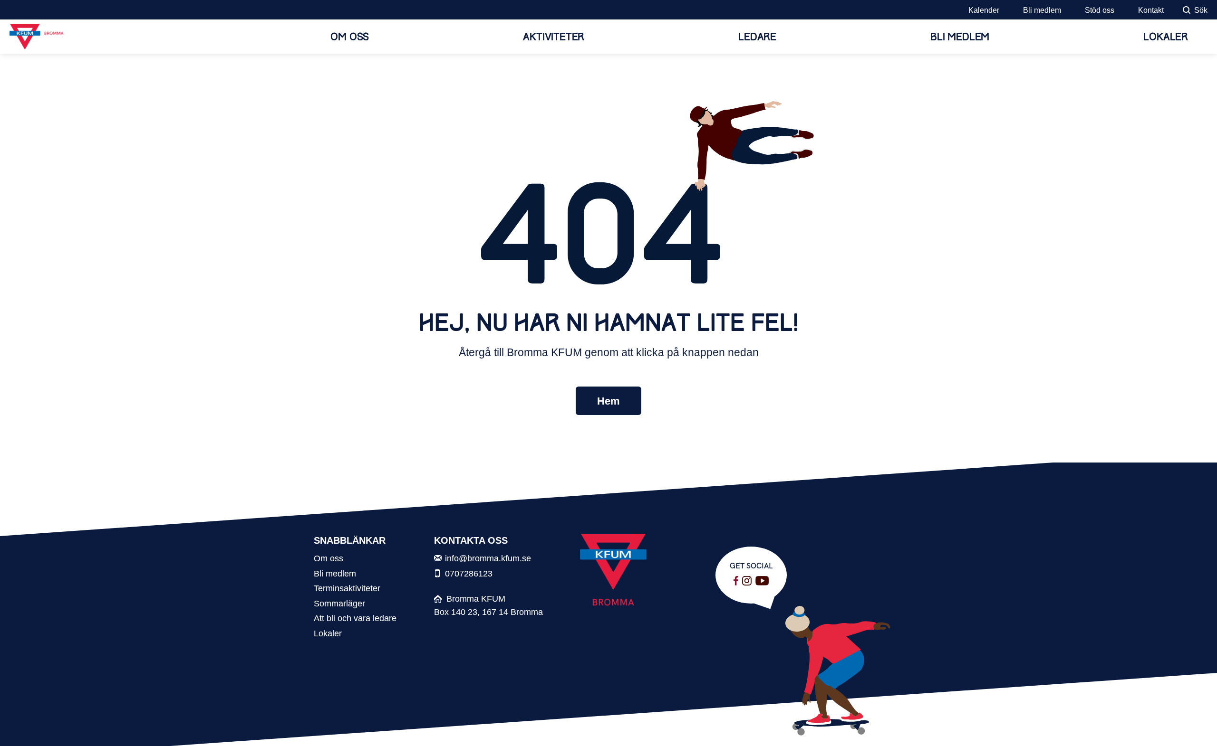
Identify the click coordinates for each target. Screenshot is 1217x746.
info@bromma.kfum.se (488, 558)
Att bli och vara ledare (355, 618)
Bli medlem (1042, 10)
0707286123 (469, 573)
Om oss (349, 37)
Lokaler (1165, 37)
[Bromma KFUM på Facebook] (736, 580)
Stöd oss (1099, 10)
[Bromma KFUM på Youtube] (762, 580)
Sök (1200, 10)
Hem (608, 401)
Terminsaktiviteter (347, 588)
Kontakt (1151, 10)
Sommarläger (339, 603)
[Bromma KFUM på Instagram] (746, 580)
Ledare (757, 37)
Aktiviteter (553, 37)
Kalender (983, 10)
